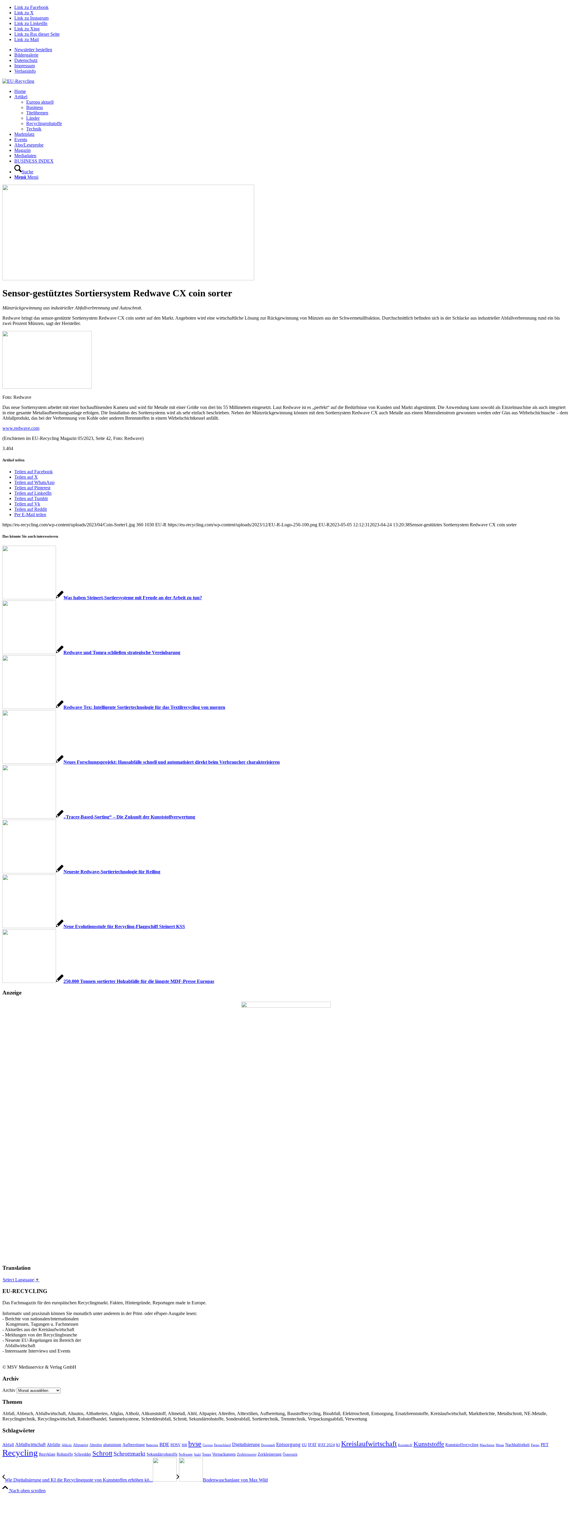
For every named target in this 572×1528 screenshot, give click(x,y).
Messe (500, 1445)
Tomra (206, 1454)
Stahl (197, 1454)
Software (186, 1454)
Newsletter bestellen (33, 49)
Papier (535, 1445)
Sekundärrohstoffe (162, 1454)
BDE (164, 1444)
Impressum (24, 65)
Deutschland (222, 1445)
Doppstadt (268, 1445)
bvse (194, 1444)
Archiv (8, 1390)
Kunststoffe (429, 1444)
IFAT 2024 (326, 1445)
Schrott (102, 1453)
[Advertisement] (26, 1168)
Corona (208, 1445)
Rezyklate (47, 1454)
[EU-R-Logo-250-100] (18, 81)
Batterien (152, 1445)
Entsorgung (288, 1444)
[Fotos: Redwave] (128, 278)
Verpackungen (224, 1454)
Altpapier (80, 1445)
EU (304, 1445)
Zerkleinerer (247, 1454)
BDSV (175, 1445)
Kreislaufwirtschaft (369, 1444)
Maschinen (487, 1445)
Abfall (8, 1444)
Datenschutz (26, 60)
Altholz (67, 1445)
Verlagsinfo (25, 71)
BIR (184, 1445)
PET (544, 1444)
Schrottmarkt (129, 1453)
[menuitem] (292, 49)
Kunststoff (405, 1445)
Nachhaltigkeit (517, 1445)
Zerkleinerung (270, 1454)
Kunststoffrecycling (461, 1444)
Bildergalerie (26, 54)
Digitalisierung (246, 1444)
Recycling (20, 1452)
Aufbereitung (133, 1444)
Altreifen (95, 1445)
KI (338, 1445)
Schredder (82, 1454)
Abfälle (53, 1444)
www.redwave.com (20, 428)
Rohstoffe (65, 1454)
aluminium (112, 1444)
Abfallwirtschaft (30, 1444)
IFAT (312, 1444)
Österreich (290, 1454)
